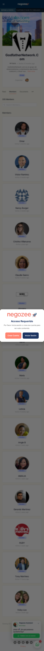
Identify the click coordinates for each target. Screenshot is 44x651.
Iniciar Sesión (30, 335)
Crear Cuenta (13, 335)
